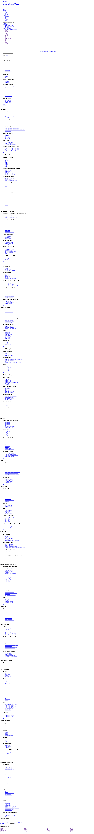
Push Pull (6, 257)
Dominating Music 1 (8, 525)
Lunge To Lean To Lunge (9, 249)
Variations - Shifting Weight (9, 809)
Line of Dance (7, 137)
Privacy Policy (16, 823)
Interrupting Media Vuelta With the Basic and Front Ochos (15, 130)
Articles (6, 13)
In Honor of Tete (8, 482)
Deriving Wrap (7, 370)
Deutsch (6, 35)
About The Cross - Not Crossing (10, 178)
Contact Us (7, 20)
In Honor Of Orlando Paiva (9, 232)
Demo (6, 684)
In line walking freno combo (10, 777)
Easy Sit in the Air (8, 499)
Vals (5, 77)
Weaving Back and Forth (9, 291)
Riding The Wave (8, 259)
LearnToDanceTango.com (4, 823)
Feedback (6, 354)
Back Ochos (7, 115)
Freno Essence (7, 335)
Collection (6, 733)
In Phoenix (7, 19)
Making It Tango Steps (9, 143)
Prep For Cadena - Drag (9, 252)
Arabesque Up (7, 511)
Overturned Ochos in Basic (9, 769)
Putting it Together (8, 117)
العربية (6, 33)
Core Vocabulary (8, 100)
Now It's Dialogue (8, 553)
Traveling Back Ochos (9, 768)
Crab (5, 425)
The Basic (6, 113)
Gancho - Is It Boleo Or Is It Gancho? (11, 285)
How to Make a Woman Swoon (10, 587)
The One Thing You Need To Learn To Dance (13, 362)
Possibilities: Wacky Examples (10, 405)
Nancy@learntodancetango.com (10, 822)
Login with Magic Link (48, 56)
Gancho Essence (7, 336)
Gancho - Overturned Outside (10, 282)
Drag (6, 161)
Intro (5, 673)
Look (6, 741)
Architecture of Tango (8, 72)
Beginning (6, 62)
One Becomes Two (8, 238)
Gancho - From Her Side (9, 283)
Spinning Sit (7, 275)
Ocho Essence (7, 333)
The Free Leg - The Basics (9, 326)
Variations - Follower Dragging (10, 796)
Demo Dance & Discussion (9, 392)
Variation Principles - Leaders (10, 807)
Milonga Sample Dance (9, 427)
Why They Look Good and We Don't (11, 492)
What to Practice (7, 683)
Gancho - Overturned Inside (9, 284)
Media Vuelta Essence (8, 334)
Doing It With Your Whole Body (10, 595)
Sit (5, 274)
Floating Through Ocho (9, 481)
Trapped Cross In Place (9, 242)
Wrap (6, 165)
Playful (6, 434)
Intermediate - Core (8, 63)
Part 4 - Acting (7, 521)
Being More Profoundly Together (10, 328)
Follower (6, 205)
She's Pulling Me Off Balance (10, 569)
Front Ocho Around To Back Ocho (11, 150)
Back (3, 58)
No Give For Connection (9, 581)
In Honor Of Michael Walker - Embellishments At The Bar (15, 547)
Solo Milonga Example (9, 435)
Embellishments (7, 82)
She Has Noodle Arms (9, 571)
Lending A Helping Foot (9, 243)
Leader (6, 206)
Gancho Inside (7, 221)
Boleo (6, 162)
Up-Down (6, 432)
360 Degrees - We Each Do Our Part (11, 217)
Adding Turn (7, 390)
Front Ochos (7, 114)
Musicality (6, 87)
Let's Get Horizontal (8, 513)
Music (6, 11)
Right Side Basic (8, 179)
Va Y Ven (6, 216)
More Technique (7, 70)
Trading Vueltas (7, 230)
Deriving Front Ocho (8, 367)
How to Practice (7, 726)
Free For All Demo (8, 131)
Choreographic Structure (9, 491)
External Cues (7, 745)
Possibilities (7, 785)
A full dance (7, 384)
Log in (4, 55)
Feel (5, 740)
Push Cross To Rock (8, 646)
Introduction (7, 379)
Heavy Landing (7, 433)
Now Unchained (7, 552)
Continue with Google (52, 51)
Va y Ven (6, 441)
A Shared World (7, 594)
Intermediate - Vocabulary (9, 64)
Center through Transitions (9, 664)
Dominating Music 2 (8, 526)
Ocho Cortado (7, 631)
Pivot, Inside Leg (8, 439)
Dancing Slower (7, 613)
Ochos (6, 184)
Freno (6, 159)
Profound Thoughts (8, 71)
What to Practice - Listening (9, 786)
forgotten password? (16, 54)
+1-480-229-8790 (19, 822)
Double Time (7, 612)
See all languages (8, 46)
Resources (4, 10)
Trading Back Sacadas (8, 301)
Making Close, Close (8, 654)
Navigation (7, 383)
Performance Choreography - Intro (11, 517)
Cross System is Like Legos (9, 391)
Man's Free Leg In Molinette (10, 559)
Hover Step (7, 447)
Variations (6, 675)
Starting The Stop (8, 551)
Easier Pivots (7, 342)
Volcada (6, 268)
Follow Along (7, 674)
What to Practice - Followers (10, 815)
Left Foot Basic (7, 629)
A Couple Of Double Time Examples (11, 455)
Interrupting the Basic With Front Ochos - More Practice (14, 129)
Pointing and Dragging (9, 397)
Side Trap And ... (8, 653)
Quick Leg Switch (8, 448)
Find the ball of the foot (9, 708)
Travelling (6, 682)
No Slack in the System (9, 579)
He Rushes (7, 572)
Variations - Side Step (8, 810)
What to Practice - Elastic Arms (10, 706)
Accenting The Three (8, 467)
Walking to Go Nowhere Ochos (10, 632)
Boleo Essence (7, 338)
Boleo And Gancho (8, 171)
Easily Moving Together (9, 142)
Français (6, 34)
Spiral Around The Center (9, 321)
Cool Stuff (6, 14)
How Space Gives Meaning (9, 592)
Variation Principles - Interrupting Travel (12, 808)
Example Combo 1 (8, 380)
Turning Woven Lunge (9, 297)
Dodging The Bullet (8, 258)
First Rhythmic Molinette (9, 215)
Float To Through (8, 236)
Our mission (7, 16)
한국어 (6, 40)
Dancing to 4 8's (7, 611)
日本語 (6, 39)
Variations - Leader (8, 691)
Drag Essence (7, 337)
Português (6, 42)
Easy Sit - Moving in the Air (9, 500)
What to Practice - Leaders (9, 707)
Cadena (6, 253)
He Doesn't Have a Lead (9, 570)
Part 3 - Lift (7, 520)
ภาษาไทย (6, 44)
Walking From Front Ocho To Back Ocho (12, 149)
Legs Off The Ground (8, 399)
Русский (6, 43)
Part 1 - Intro (7, 518)
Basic (6, 185)
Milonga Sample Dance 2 (9, 449)
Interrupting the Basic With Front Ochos (12, 128)
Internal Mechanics (8, 752)
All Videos (4, 105)
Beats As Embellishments (9, 545)
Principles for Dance (8, 96)
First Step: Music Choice (9, 490)
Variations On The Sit (8, 506)
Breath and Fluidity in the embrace (11, 577)
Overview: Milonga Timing (9, 453)
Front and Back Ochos (9, 313)
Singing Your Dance (8, 619)
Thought (6, 353)
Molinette (6, 164)
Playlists (4, 104)
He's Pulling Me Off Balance (10, 568)
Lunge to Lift (7, 501)
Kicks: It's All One (8, 170)
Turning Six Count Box (9, 479)
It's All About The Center (9, 320)
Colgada (6, 277)
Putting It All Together (8, 494)
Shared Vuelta (7, 231)
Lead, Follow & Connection (9, 86)
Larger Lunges (7, 343)
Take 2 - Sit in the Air (8, 505)
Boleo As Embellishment (9, 544)
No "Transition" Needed (9, 413)
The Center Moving (8, 322)
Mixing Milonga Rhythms (9, 456)
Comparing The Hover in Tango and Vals (12, 474)
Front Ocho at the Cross (9, 767)
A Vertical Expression (8, 510)
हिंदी (5, 36)
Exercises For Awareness (9, 602)
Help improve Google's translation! (11, 29)
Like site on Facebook (9, 25)
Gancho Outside (7, 222)
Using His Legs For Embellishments (11, 546)
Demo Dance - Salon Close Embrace (11, 656)
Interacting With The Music (9, 620)
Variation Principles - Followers (10, 806)
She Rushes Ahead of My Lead (10, 573)
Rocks (6, 389)
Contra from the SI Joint (9, 735)
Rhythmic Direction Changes (10, 648)
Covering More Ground (9, 527)
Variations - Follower (8, 692)
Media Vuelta (7, 186)
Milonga (6, 76)
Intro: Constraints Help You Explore (11, 396)
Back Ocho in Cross (8, 766)
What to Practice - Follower (9, 715)
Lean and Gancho (8, 269)
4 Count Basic (7, 422)
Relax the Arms (7, 709)
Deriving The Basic (8, 368)
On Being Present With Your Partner (11, 593)
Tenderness (7, 600)
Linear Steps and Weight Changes (10, 426)
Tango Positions (7, 753)
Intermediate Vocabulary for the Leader (11, 314)
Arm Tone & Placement (9, 578)
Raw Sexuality (7, 599)
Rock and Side (7, 446)
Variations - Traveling (8, 795)
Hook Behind (7, 225)
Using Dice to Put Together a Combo (11, 382)
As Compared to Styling (9, 538)
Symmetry (6, 734)
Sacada (6, 166)
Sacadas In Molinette (8, 303)
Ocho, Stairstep (7, 388)
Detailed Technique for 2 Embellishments (12, 540)
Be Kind (6, 361)
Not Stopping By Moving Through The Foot (12, 472)
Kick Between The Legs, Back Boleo (11, 174)
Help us (6, 17)
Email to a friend (8, 27)
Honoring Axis (7, 138)
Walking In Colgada (8, 250)
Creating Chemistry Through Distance (11, 580)
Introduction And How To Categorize (11, 645)
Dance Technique (8, 101)
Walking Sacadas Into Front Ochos (11, 302)
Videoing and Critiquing (9, 355)
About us (4, 15)
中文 (6, 32)
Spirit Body (7, 747)
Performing (7, 81)
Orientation (7, 366)
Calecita (6, 224)
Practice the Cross (8, 676)
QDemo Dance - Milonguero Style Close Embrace (13, 649)
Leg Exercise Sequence (9, 312)
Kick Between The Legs (9, 173)
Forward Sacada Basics (9, 223)
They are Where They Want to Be (10, 634)
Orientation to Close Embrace (10, 628)
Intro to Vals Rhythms (8, 464)
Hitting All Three (8, 466)
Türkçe (6, 41)
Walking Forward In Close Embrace (11, 633)
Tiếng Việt (6, 45)
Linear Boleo (7, 172)
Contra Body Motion (8, 431)
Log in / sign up (5, 47)
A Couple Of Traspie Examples (10, 454)
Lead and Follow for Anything (10, 403)
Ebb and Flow (7, 475)
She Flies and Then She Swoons (10, 278)
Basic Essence (7, 332)
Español (6, 31)
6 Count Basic (7, 423)
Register (7, 55)
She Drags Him (7, 276)
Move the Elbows (8, 710)
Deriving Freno (7, 369)
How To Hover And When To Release (11, 473)
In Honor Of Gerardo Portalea (10, 655)
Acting (6, 493)
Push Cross (7, 244)
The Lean (6, 163)
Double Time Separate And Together (11, 647)
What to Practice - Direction (9, 705)
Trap (5, 640)
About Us (6, 18)
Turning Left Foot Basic (9, 480)
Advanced (6, 65)
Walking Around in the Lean (10, 270)
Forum (6, 12)
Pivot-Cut (6, 440)
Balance (6, 792)
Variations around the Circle (9, 793)
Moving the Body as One (9, 360)
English (6, 30)
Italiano (6, 37)
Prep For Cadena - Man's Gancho (10, 251)
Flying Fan (7, 512)
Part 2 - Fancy (7, 519)
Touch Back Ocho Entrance (9, 296)
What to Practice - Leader (9, 716)
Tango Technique (8, 794)
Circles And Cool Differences (10, 327)
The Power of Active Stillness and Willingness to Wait (14, 359)
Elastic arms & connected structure (11, 704)
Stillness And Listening (9, 601)
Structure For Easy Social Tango (10, 144)
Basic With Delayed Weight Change (11, 180)
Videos (4, 9)
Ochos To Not (7, 237)
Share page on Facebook (10, 26)
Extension (6, 732)
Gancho (6, 160)
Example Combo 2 (8, 381)
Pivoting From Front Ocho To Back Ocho (12, 148)
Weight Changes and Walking (10, 116)
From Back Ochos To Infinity (10, 412)
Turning (6, 537)
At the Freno (7, 536)
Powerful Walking (8, 344)
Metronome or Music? (8, 618)
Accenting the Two (8, 465)
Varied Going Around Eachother (10, 290)
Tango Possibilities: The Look (10, 404)
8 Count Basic (7, 424)
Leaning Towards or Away (9, 398)
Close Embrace (7, 91)
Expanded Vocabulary (8, 102)
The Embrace (7, 135)
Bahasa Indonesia (8, 38)
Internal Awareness (8, 746)
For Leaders (7, 539)
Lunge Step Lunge (8, 248)
